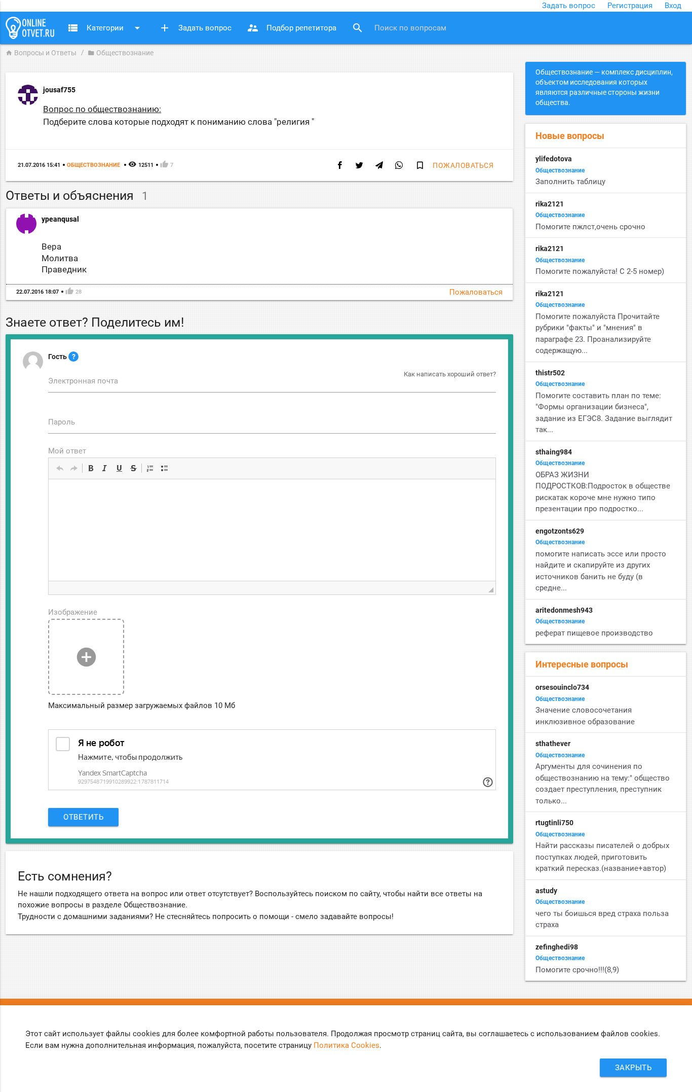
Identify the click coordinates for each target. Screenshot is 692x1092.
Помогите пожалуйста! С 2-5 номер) (599, 271)
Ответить (83, 817)
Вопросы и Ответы (41, 53)
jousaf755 (59, 90)
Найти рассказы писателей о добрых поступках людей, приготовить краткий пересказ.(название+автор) (602, 857)
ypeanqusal (60, 219)
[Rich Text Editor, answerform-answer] (272, 530)
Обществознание (120, 53)
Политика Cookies (346, 1045)
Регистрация (629, 5)
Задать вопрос (568, 5)
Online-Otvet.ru (30, 28)
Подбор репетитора (291, 28)
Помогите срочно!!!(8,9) (577, 969)
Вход (673, 5)
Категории (105, 28)
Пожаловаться (463, 165)
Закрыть (633, 1067)
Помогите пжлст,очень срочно (590, 226)
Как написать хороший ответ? (450, 374)
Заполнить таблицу (570, 181)
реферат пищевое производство (594, 633)
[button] (60, 468)
